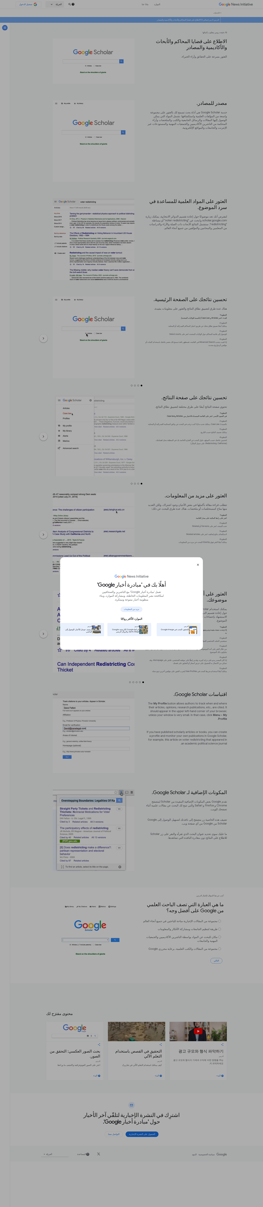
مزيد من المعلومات (131, 609)
